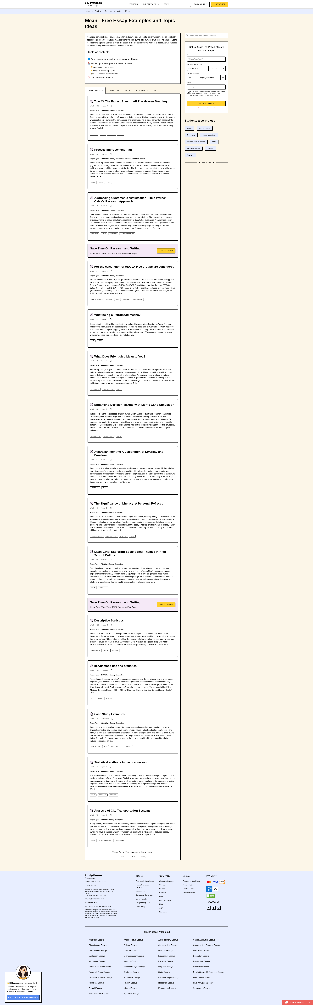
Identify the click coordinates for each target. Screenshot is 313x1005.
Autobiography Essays (168, 940)
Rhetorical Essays (131, 972)
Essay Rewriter (141, 899)
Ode (214, 142)
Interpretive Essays (201, 977)
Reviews (162, 893)
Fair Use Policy (188, 889)
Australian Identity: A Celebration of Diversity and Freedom (128, 453)
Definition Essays (165, 951)
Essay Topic (114, 90)
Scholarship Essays (201, 988)
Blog (161, 904)
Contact (162, 885)
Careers (162, 889)
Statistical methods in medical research (121, 762)
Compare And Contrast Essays (206, 945)
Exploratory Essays (166, 956)
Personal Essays (165, 961)
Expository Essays (201, 956)
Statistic (210, 148)
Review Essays (130, 983)
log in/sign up (200, 4)
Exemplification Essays (134, 956)
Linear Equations (209, 135)
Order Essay (140, 907)
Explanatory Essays (167, 988)
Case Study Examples (109, 714)
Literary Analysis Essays (168, 977)
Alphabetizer (140, 891)
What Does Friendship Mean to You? (119, 356)
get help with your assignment (23, 997)
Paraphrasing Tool (143, 903)
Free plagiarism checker (145, 881)
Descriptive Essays (201, 951)
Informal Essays (130, 988)
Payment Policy (189, 893)
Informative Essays (97, 961)
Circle (189, 128)
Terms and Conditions (191, 881)
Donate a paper (165, 900)
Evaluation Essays (97, 956)
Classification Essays (98, 945)
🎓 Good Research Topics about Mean (106, 74)
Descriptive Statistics (109, 620)
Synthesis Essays (131, 994)
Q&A (161, 908)
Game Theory (204, 128)
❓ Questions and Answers (101, 77)
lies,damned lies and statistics (115, 666)
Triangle (190, 155)
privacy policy (217, 93)
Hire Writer (219, 4)
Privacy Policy (188, 885)
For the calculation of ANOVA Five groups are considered (134, 266)
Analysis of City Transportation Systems (122, 810)
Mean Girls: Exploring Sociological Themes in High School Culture (130, 553)
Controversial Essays (98, 951)
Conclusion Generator (144, 895)
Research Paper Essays (99, 972)
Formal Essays (95, 988)
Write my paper (206, 103)
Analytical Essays (96, 940)
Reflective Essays (201, 967)
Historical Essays (96, 983)
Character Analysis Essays (100, 977)
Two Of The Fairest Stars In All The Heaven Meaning (130, 101)
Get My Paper (166, 251)
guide (128, 90)
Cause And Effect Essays (204, 940)
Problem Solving (193, 148)
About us (133, 4)
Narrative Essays (131, 961)
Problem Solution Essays (100, 967)
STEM (166, 4)
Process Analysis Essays (134, 967)
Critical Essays (130, 951)
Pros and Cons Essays (99, 994)
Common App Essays (167, 945)
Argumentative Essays (133, 940)
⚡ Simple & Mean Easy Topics (103, 71)
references (142, 90)
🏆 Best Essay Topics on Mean (102, 67)
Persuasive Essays (201, 961)
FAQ (155, 90)
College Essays (130, 945)
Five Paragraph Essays (203, 983)
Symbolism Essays (132, 977)
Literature (163, 912)
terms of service (202, 93)
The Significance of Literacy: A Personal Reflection (129, 503)
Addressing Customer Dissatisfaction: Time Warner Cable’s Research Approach (130, 199)
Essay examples (95, 90)
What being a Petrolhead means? (117, 314)
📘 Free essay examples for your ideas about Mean (113, 59)
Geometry (191, 135)
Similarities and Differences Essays (208, 972)
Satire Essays (164, 972)
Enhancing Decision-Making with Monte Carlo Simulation (134, 404)
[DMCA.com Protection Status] (210, 896)
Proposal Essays (165, 967)
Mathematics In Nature (196, 142)
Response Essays (166, 983)
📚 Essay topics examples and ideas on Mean (110, 63)
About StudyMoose (166, 881)
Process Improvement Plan (113, 149)
